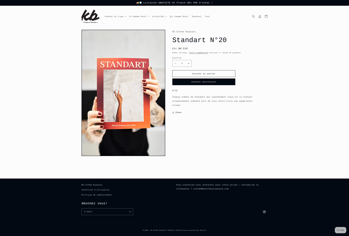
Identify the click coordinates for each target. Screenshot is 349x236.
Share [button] (178, 112)
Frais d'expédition (198, 53)
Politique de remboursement (97, 195)
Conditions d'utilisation (96, 190)
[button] (115, 16)
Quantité (176, 58)
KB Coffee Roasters (92, 185)
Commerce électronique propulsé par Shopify (187, 230)
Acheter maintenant (204, 82)
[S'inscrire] (130, 211)
